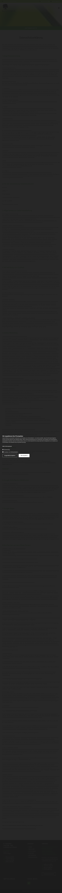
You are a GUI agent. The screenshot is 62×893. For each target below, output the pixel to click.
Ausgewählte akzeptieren (9, 455)
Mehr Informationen (7, 446)
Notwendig (7, 449)
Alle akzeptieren (24, 455)
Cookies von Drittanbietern (11, 452)
